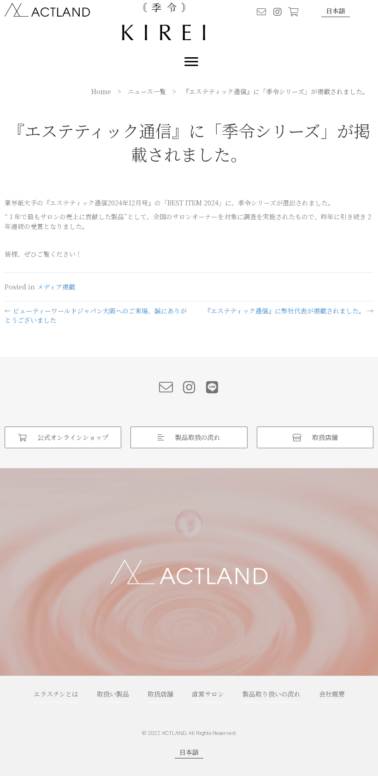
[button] (261, 12)
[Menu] (191, 62)
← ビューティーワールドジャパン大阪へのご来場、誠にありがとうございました (96, 315)
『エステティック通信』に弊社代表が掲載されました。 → (288, 310)
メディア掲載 (56, 286)
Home (101, 91)
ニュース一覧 (147, 91)
